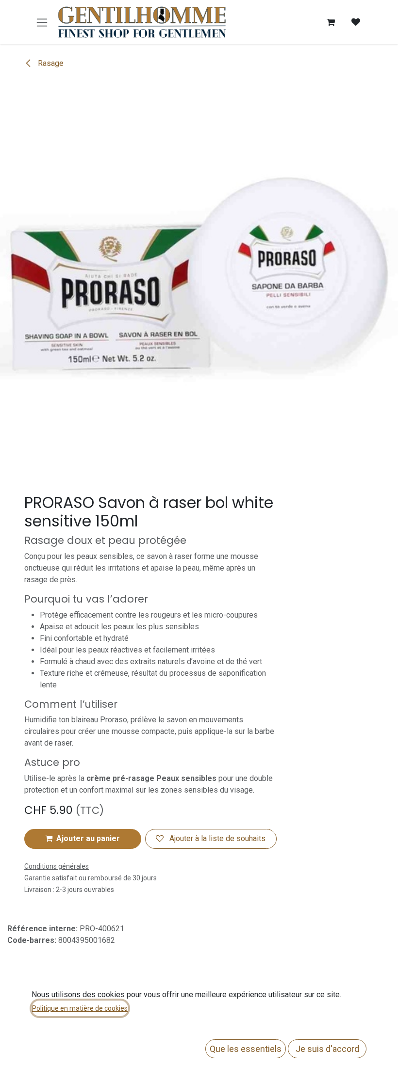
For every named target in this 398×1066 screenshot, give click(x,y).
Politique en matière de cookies (80, 1008)
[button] (82, 838)
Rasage (50, 63)
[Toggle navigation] (42, 22)
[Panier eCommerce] (330, 22)
